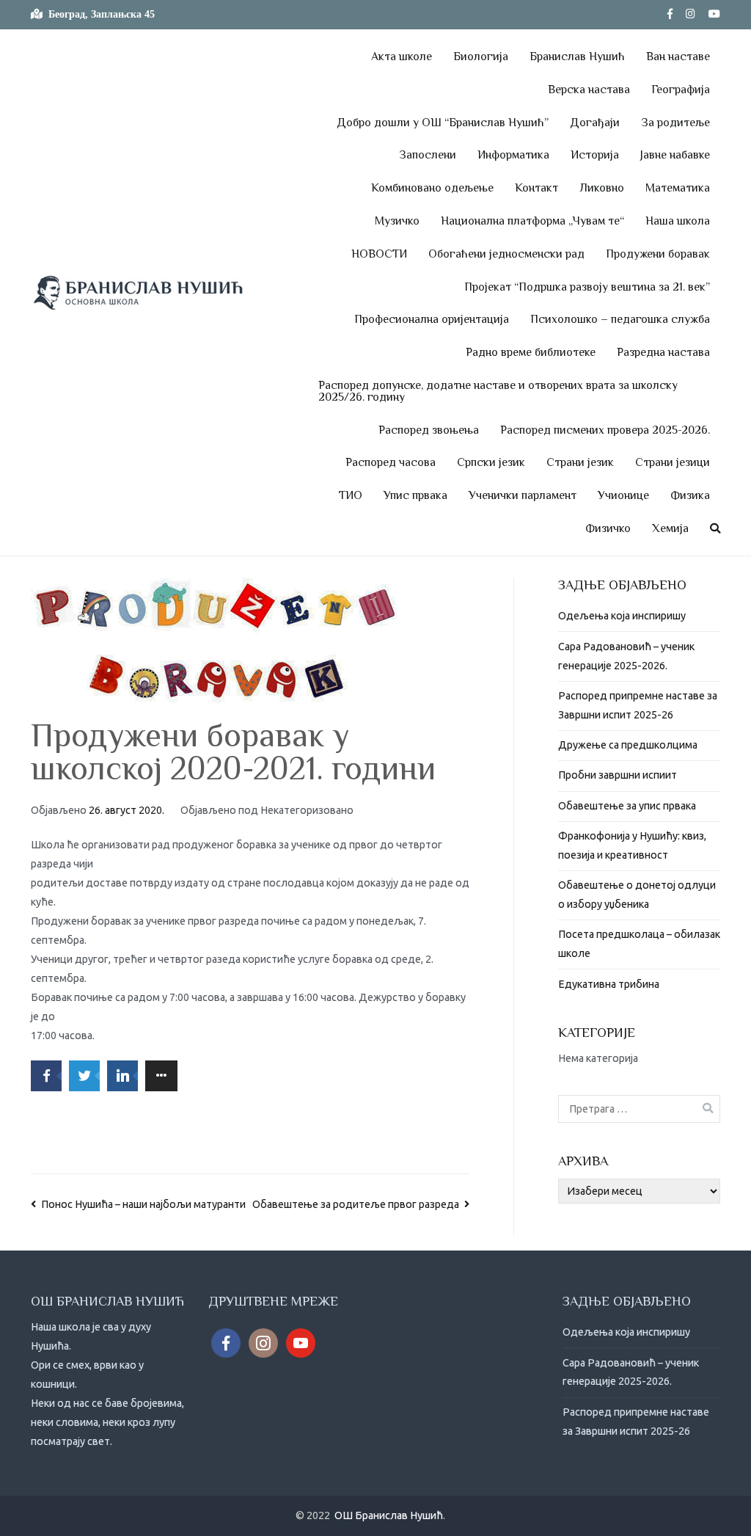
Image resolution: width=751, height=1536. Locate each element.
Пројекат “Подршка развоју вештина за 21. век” (587, 287)
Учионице (623, 495)
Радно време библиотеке (531, 352)
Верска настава (589, 89)
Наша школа (677, 221)
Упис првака (415, 495)
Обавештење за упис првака (627, 806)
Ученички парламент (522, 495)
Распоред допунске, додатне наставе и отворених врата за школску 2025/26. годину (498, 391)
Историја (595, 155)
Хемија (670, 528)
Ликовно (601, 188)
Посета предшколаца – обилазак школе (639, 943)
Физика (690, 495)
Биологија (480, 56)
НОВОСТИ (379, 254)
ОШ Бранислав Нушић (388, 1515)
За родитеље (675, 122)
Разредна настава (663, 352)
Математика (677, 188)
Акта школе (401, 56)
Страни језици (672, 462)
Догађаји (595, 122)
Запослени (427, 155)
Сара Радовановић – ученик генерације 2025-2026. (626, 656)
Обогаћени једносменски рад (506, 254)
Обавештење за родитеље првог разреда (355, 1204)
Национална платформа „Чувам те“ (532, 221)
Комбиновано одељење (432, 188)
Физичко (608, 528)
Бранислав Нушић (577, 56)
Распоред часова (390, 462)
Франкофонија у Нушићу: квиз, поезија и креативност (632, 845)
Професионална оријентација (431, 319)
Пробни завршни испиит (617, 775)
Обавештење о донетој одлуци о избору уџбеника (637, 894)
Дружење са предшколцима (627, 745)
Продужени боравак (658, 254)
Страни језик (580, 462)
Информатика (513, 155)
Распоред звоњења (428, 430)
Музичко (397, 221)
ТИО (350, 495)
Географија (680, 89)
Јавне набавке (675, 155)
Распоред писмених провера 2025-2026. (605, 430)
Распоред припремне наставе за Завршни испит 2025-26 (637, 705)
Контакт (536, 188)
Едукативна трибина (608, 984)
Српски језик (491, 462)
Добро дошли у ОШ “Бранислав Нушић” (443, 122)
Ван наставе (678, 56)
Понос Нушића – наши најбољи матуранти (143, 1204)
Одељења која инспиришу (622, 616)
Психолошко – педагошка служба (620, 319)
